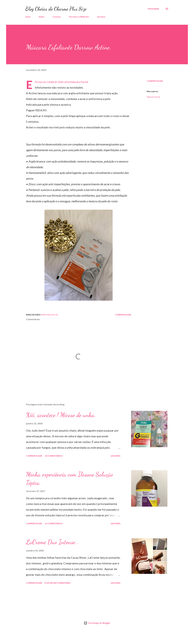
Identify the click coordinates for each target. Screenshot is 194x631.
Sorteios (101, 16)
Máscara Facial (153, 97)
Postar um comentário (58, 583)
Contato (57, 16)
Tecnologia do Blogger (98, 623)
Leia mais (115, 456)
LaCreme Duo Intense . (52, 542)
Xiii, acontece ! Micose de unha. (61, 415)
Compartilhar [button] (155, 81)
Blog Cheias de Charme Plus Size (55, 9)
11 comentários (53, 523)
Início (28, 16)
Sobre (41, 16)
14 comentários (53, 456)
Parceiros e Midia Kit (79, 16)
